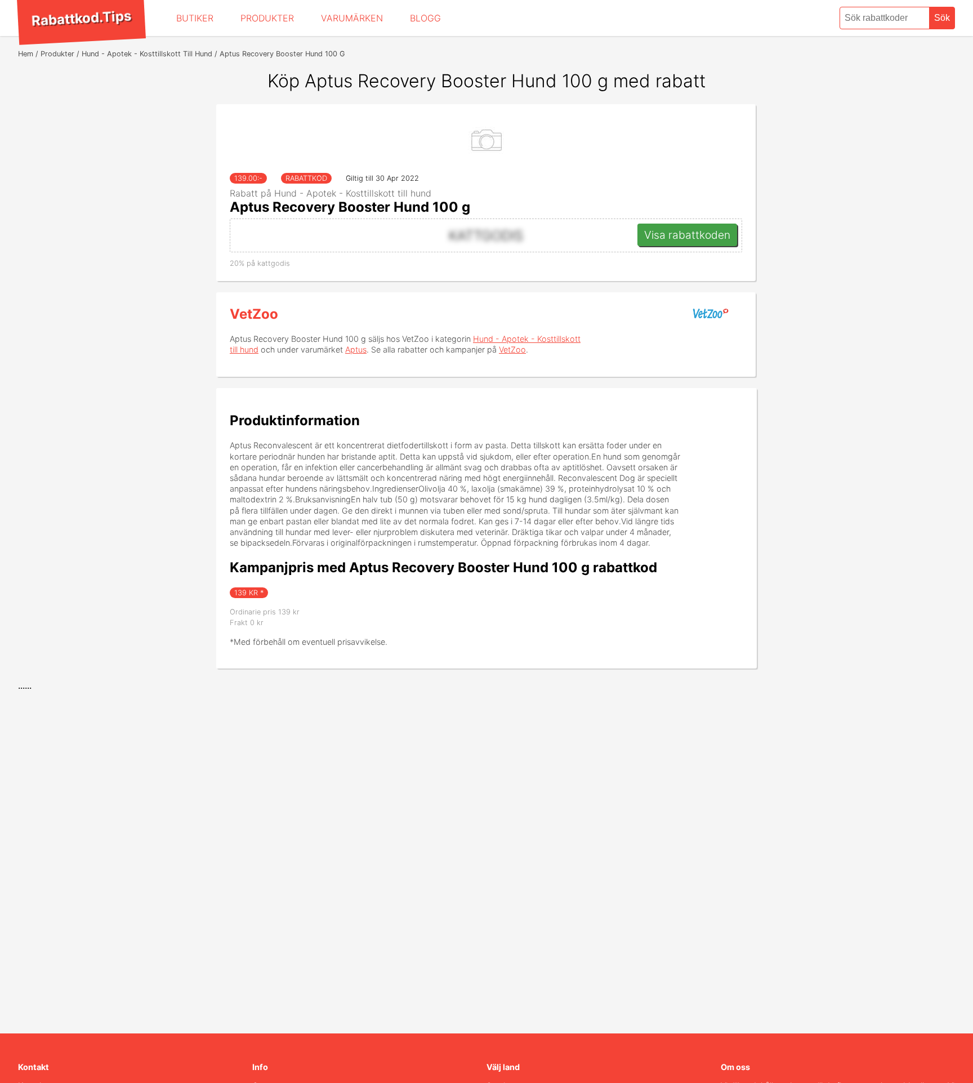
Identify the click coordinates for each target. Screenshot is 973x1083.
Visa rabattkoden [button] (687, 235)
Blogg (425, 18)
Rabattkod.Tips (81, 18)
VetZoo (254, 314)
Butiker (194, 18)
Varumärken (352, 18)
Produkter (267, 18)
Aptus (356, 349)
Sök (942, 18)
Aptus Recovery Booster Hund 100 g (350, 207)
